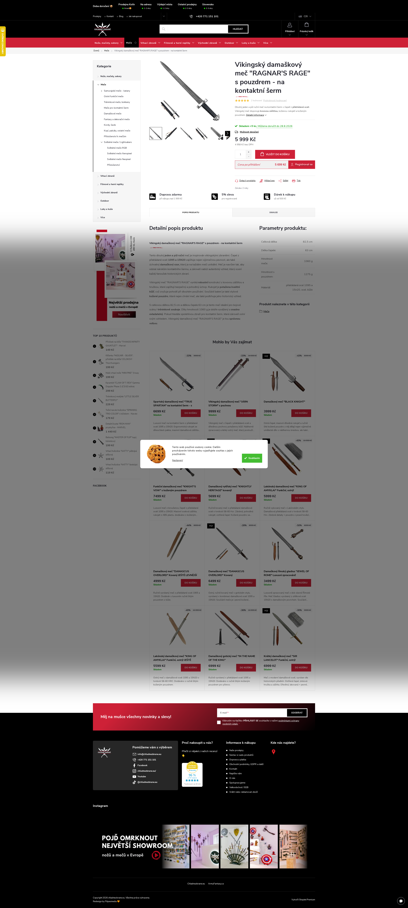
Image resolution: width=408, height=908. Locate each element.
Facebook (142, 765)
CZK (306, 16)
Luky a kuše (106, 209)
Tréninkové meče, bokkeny (117, 102)
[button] (177, 420)
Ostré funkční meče (113, 96)
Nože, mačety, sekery (110, 76)
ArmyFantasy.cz (216, 883)
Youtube (142, 776)
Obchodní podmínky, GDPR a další (246, 764)
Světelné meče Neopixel (119, 159)
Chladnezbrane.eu (196, 883)
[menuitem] (108, 43)
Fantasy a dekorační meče (117, 119)
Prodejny (97, 16)
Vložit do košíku (278, 154)
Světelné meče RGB (117, 147)
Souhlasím (254, 458)
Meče (103, 84)
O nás (232, 778)
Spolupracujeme (237, 783)
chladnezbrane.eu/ (147, 770)
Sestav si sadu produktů (241, 755)
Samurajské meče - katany (117, 90)
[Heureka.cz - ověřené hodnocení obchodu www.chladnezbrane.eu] (192, 774)
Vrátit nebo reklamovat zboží (243, 792)
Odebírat (297, 712)
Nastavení (177, 460)
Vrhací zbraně (107, 175)
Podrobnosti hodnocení (275, 100)
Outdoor (104, 200)
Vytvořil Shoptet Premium (303, 899)
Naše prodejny (236, 750)
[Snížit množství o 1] (248, 156)
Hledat (238, 29)
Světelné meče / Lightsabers (118, 142)
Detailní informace (255, 115)
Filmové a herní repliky (112, 184)
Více (102, 217)
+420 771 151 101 (147, 759)
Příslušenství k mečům (115, 136)
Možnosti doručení (249, 131)
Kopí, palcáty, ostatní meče (117, 130)
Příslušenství (113, 164)
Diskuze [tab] (274, 212)
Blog (121, 16)
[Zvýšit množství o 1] (248, 152)
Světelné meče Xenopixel (119, 153)
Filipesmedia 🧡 (112, 901)
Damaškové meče (112, 113)
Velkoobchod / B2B (238, 787)
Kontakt (110, 16)
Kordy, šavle (110, 124)
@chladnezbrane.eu (147, 782)
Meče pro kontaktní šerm (116, 107)
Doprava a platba (237, 759)
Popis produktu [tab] (190, 212)
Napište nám (235, 773)
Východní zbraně (108, 192)
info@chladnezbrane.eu (149, 754)
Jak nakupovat (135, 16)
